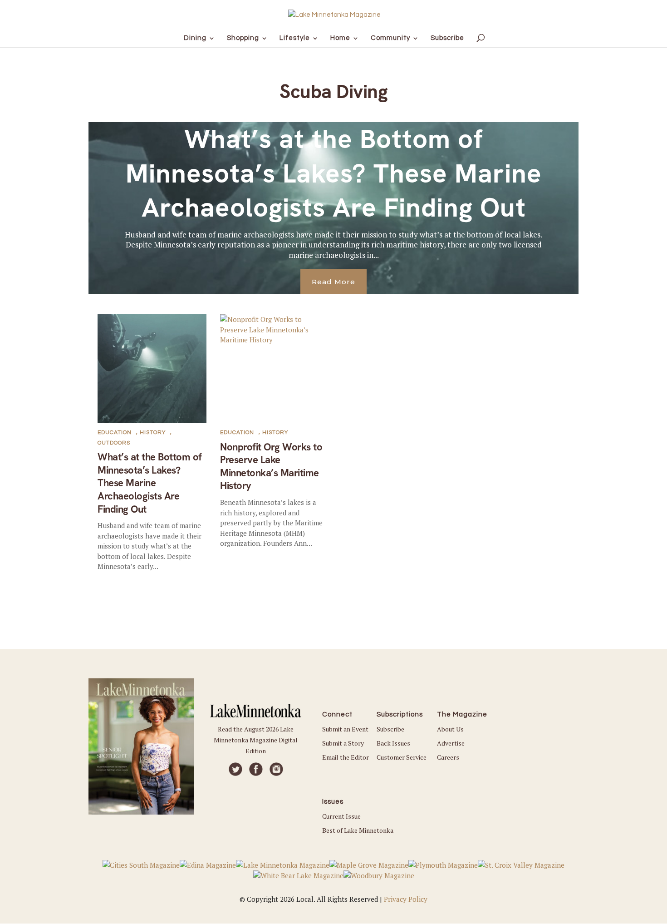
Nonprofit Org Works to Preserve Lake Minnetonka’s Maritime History (271, 466)
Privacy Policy (405, 899)
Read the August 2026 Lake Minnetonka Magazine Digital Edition (256, 740)
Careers (448, 757)
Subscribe (390, 729)
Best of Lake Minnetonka (357, 830)
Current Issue (341, 816)
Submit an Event (345, 729)
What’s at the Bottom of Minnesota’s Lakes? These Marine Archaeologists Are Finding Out (334, 173)
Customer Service (402, 757)
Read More (333, 281)
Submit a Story (343, 743)
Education (115, 432)
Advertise (451, 743)
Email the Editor (345, 757)
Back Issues (393, 743)
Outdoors (114, 443)
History (153, 432)
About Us (450, 729)
